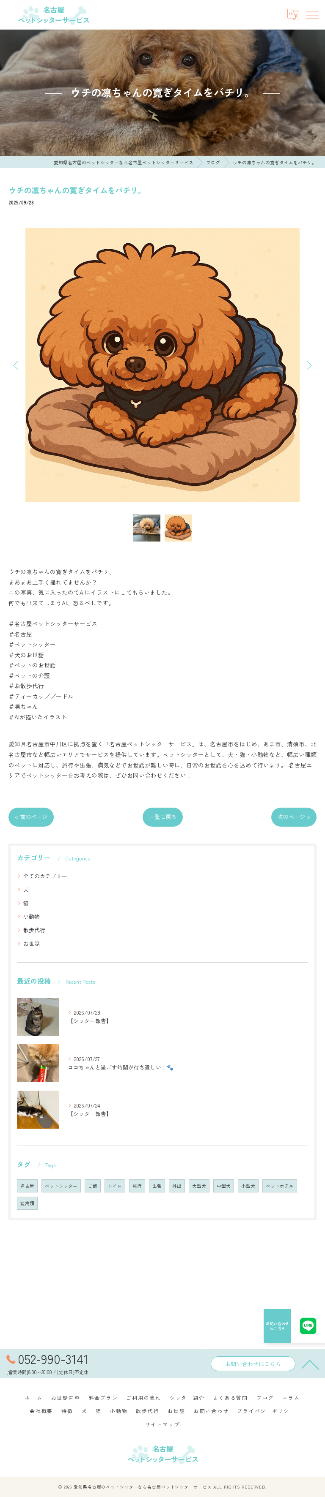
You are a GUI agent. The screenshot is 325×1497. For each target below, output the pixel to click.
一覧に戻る (162, 817)
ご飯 (92, 1186)
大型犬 (199, 1186)
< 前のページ (31, 817)
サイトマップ (162, 1424)
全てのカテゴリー (45, 876)
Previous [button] (16, 365)
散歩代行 (34, 930)
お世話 (31, 943)
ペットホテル (280, 1186)
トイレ (115, 1186)
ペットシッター (61, 1186)
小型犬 (248, 1186)
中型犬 (224, 1186)
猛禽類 (27, 1203)
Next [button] (308, 365)
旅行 (137, 1186)
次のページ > (294, 817)
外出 (177, 1186)
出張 (157, 1186)
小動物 (31, 916)
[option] (162, 365)
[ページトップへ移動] (310, 1363)
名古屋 (27, 1186)
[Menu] (312, 14)
